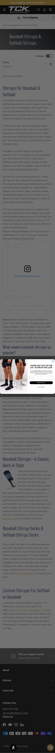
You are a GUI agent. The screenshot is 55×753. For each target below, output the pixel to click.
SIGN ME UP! (41, 382)
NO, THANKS (41, 386)
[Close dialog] (53, 361)
